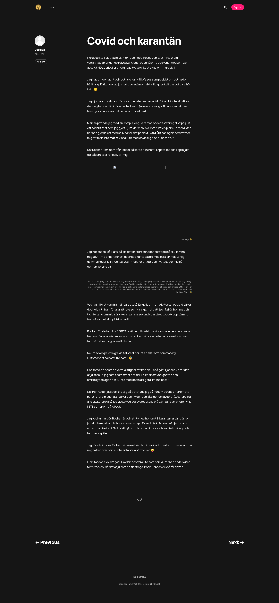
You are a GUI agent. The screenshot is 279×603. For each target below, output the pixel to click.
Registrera (139, 576)
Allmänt (41, 61)
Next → (236, 542)
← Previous (47, 542)
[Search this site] (225, 7)
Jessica (40, 50)
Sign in (238, 7)
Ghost (157, 584)
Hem (51, 7)
